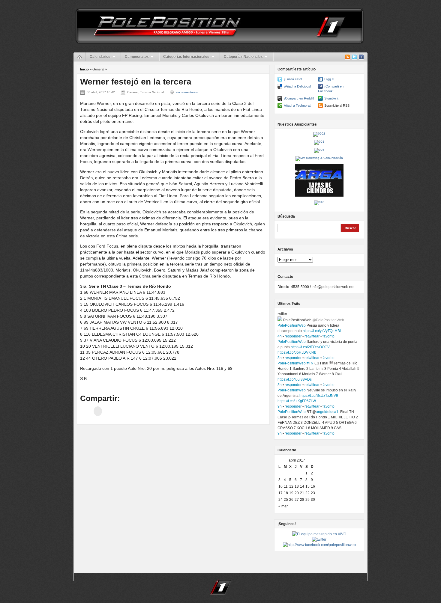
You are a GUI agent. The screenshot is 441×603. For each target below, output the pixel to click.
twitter (282, 314)
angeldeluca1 (327, 412)
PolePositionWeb (292, 325)
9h (280, 406)
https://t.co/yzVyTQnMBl (322, 331)
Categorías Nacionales (243, 57)
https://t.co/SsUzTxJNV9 (318, 396)
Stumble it (331, 98)
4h (280, 336)
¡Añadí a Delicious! (297, 86)
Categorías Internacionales (186, 57)
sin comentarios (187, 92)
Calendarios (100, 57)
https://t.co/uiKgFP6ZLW (297, 401)
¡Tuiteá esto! (293, 79)
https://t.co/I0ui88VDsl (295, 379)
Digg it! (329, 79)
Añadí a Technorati (297, 105)
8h (280, 358)
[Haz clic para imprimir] (98, 411)
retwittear (312, 336)
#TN (310, 363)
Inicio (84, 69)
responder (293, 336)
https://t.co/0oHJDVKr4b (297, 352)
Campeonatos (137, 57)
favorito (328, 336)
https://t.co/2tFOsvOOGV (310, 347)
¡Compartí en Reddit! (299, 98)
